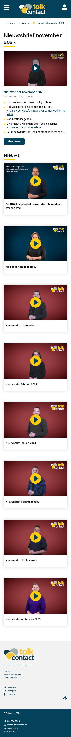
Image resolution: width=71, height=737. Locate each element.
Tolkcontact (11, 713)
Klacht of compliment (12, 674)
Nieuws (29, 96)
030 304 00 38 (13, 721)
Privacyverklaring (11, 677)
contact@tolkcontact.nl (17, 725)
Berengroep (26, 665)
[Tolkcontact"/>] (32, 9)
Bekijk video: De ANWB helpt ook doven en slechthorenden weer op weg (35, 189)
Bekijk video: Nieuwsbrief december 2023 (35, 484)
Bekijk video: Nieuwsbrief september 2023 (35, 602)
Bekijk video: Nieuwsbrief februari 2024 (35, 367)
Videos (25, 23)
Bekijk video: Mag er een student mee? (35, 249)
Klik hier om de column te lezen (24, 127)
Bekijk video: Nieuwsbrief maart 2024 (35, 308)
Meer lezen (14, 141)
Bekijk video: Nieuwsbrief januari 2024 (35, 426)
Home (12, 23)
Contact (7, 671)
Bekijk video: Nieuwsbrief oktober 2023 (35, 543)
